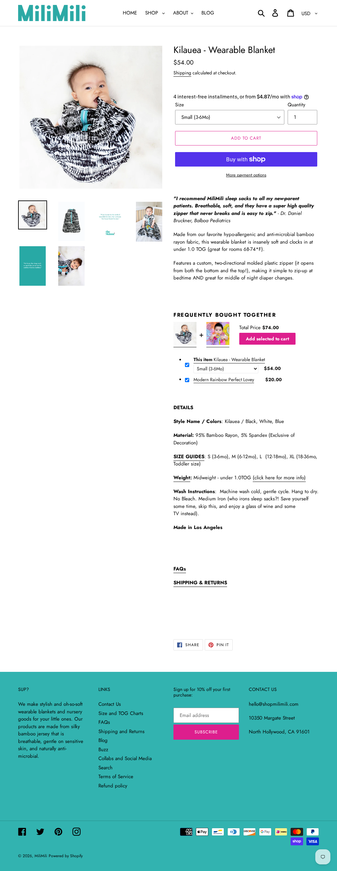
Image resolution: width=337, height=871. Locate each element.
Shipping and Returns (121, 731)
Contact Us (109, 704)
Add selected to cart (267, 338)
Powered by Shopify (66, 856)
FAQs (104, 722)
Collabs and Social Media (125, 758)
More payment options (246, 175)
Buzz (103, 749)
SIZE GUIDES (188, 456)
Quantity (296, 104)
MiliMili (41, 856)
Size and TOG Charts (120, 713)
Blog (103, 740)
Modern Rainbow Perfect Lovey (224, 380)
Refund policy (112, 785)
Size (179, 104)
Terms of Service (115, 776)
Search (105, 767)
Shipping (182, 72)
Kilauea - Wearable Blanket (229, 359)
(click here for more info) (279, 477)
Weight (181, 477)
